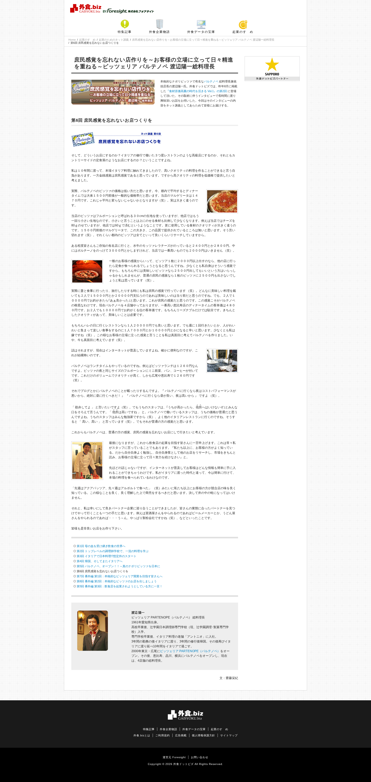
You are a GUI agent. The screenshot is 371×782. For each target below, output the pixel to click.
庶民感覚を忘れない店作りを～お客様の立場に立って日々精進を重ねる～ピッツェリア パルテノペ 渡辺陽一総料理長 (203, 39)
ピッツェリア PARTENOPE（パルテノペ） (190, 651)
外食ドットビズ (183, 764)
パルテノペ (211, 81)
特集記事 (125, 31)
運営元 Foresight (174, 757)
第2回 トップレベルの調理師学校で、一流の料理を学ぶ (113, 551)
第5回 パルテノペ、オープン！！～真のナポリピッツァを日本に (118, 566)
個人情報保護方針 (203, 735)
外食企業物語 (159, 31)
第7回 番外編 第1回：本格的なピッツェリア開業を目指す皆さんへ (120, 576)
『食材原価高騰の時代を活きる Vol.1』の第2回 (196, 91)
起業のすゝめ (242, 31)
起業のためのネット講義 (114, 39)
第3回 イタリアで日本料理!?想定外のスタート (106, 556)
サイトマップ (229, 735)
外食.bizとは (142, 735)
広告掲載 (181, 735)
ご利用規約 (162, 735)
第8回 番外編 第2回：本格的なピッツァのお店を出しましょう (117, 581)
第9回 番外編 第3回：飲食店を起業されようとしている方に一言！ (120, 586)
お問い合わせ (199, 757)
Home (72, 39)
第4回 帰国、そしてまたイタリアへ (100, 561)
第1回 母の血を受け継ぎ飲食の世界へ (101, 546)
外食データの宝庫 (201, 31)
